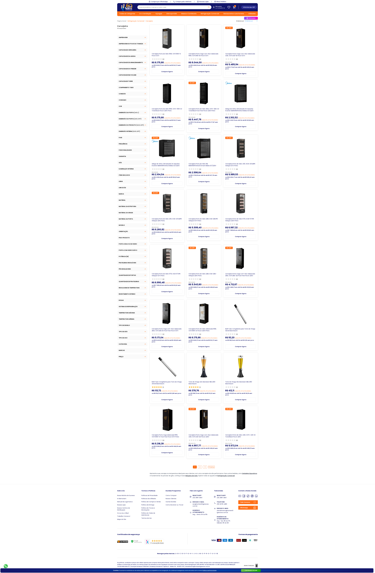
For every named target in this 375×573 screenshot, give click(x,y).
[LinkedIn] (256, 496)
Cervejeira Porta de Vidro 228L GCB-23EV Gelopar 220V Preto (202, 275)
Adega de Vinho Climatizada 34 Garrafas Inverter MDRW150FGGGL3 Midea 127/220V (239, 110)
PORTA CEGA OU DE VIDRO (128, 244)
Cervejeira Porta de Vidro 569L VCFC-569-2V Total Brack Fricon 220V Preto (167, 110)
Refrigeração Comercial (210, 14)
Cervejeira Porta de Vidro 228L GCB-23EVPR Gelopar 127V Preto (203, 220)
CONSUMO (122, 100)
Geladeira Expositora (249, 473)
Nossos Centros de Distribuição (123, 509)
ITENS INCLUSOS (124, 175)
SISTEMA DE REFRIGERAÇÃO (128, 307)
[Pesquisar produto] (208, 7)
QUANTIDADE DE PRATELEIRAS (129, 281)
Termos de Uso (146, 518)
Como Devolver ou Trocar (174, 505)
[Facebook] (243, 496)
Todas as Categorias (127, 14)
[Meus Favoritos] (229, 7)
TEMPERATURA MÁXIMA (127, 313)
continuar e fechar (251, 570)
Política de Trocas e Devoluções (148, 509)
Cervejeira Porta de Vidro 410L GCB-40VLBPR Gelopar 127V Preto (240, 165)
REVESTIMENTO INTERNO (127, 294)
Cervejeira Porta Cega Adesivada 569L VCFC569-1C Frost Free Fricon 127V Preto (165, 436)
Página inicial (121, 21)
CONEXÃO (122, 94)
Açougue (158, 14)
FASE (120, 138)
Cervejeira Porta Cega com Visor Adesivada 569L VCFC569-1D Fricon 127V (203, 55)
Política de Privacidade (209, 570)
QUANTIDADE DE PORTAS (127, 275)
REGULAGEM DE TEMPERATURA (129, 288)
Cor (120, 106)
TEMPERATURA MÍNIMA (126, 319)
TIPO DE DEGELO (124, 325)
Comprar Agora (167, 72)
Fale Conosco (245, 502)
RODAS (121, 300)
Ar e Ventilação (145, 14)
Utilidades (252, 14)
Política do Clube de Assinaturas (148, 514)
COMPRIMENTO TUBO (126, 87)
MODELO (122, 225)
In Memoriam (121, 499)
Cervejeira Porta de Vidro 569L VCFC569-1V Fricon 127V (166, 55)
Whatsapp (244, 508)
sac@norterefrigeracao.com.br (201, 505)
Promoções (252, 18)
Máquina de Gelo (191, 476)
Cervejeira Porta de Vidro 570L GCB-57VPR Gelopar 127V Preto (166, 275)
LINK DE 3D (122, 188)
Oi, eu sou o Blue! (123, 513)
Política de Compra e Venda (151, 502)
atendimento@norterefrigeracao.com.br (225, 511)
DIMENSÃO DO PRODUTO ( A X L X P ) (131, 125)
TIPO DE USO (123, 338)
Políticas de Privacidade (149, 495)
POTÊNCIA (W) (124, 256)
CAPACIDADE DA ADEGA (127, 56)
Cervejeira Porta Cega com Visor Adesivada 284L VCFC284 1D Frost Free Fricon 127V (166, 330)
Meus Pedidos (221, 2)
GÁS (120, 163)
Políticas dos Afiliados (148, 499)
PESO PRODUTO (124, 238)
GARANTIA (122, 156)
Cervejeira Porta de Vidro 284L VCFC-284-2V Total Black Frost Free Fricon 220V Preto (204, 110)
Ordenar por (240, 21)
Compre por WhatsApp (159, 2)
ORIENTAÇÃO (123, 231)
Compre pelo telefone (183, 2)
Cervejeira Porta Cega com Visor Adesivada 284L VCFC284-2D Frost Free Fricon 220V (240, 275)
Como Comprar (171, 495)
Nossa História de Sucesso (126, 495)
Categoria (123, 344)
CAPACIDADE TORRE (126, 81)
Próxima (211, 467)
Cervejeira (149, 21)
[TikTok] (248, 496)
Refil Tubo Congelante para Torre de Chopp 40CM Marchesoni (167, 383)
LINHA (121, 181)
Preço (121, 357)
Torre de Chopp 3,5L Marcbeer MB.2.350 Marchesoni (238, 383)
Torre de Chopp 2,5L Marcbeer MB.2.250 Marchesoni (202, 383)
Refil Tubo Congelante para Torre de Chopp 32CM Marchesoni (240, 330)
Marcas (122, 350)
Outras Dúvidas (171, 502)
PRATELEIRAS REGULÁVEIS (127, 263)
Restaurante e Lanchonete (233, 14)
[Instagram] (252, 496)
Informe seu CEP (249, 7)
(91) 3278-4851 (222, 504)
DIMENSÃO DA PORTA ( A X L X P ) (130, 119)
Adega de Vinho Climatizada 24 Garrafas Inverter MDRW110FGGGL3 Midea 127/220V (166, 165)
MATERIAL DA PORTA (126, 219)
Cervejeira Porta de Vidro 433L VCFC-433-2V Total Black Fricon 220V (240, 436)
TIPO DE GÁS (123, 332)
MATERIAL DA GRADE (126, 213)
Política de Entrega (147, 505)
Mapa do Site (121, 519)
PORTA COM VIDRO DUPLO (128, 250)
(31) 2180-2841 (197, 498)
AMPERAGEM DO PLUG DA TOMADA (131, 44)
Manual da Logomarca (125, 502)
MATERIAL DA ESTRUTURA (127, 206)
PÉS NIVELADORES (125, 269)
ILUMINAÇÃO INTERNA (126, 169)
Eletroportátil (171, 14)
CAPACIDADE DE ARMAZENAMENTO (131, 62)
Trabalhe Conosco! (123, 516)
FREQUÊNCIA (123, 144)
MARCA (121, 194)
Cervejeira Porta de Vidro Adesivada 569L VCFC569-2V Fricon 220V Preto (202, 330)
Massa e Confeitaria (188, 14)
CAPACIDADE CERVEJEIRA (127, 50)
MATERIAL (122, 200)
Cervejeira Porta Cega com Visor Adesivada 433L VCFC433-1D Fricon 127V (240, 55)
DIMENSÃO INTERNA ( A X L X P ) (129, 131)
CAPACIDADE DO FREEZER (127, 69)
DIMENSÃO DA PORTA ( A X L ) (129, 113)
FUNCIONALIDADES (125, 150)
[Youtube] (239, 496)
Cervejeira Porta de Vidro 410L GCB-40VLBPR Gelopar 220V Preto (167, 220)
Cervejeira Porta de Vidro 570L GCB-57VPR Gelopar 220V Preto (239, 220)
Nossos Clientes (171, 499)
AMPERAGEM (123, 37)
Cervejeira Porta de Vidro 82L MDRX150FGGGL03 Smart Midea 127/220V (202, 165)
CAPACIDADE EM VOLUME (127, 75)
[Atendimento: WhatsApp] (6, 566)
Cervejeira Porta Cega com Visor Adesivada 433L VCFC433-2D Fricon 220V (203, 436)
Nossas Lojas (204, 2)
